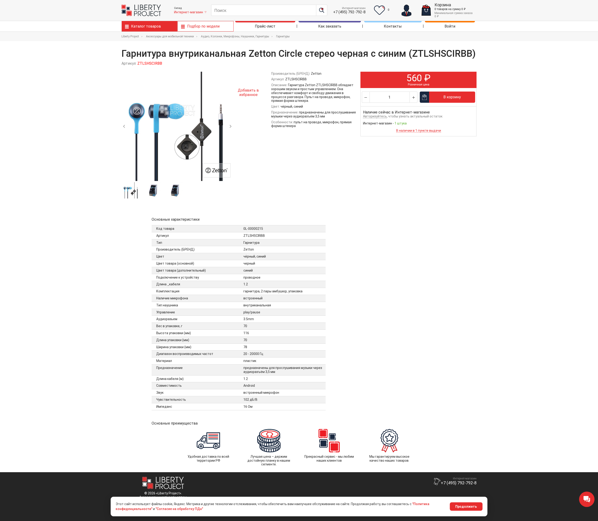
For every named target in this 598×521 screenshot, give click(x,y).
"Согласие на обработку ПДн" (179, 509)
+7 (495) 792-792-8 (349, 12)
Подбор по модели (203, 26)
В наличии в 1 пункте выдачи (418, 130)
